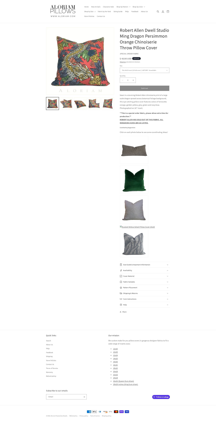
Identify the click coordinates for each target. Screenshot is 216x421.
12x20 (115, 352)
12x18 (115, 349)
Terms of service (95, 416)
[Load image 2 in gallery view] (66, 103)
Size (121, 66)
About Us (49, 344)
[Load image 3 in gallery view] (80, 103)
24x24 (115, 378)
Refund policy (51, 376)
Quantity (122, 76)
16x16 (115, 365)
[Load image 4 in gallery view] (94, 103)
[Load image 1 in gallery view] (52, 103)
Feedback (49, 352)
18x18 (115, 368)
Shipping (123, 62)
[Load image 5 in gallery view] (107, 103)
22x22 (115, 374)
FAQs (48, 348)
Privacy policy (84, 416)
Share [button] (124, 312)
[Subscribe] (84, 397)
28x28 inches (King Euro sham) (125, 384)
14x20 (115, 358)
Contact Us (50, 364)
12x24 (115, 355)
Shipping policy (106, 416)
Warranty (49, 372)
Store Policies (51, 360)
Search (48, 341)
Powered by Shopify (61, 416)
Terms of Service (52, 368)
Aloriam (53, 416)
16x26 (115, 362)
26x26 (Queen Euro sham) (123, 381)
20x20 (115, 371)
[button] (123, 6)
